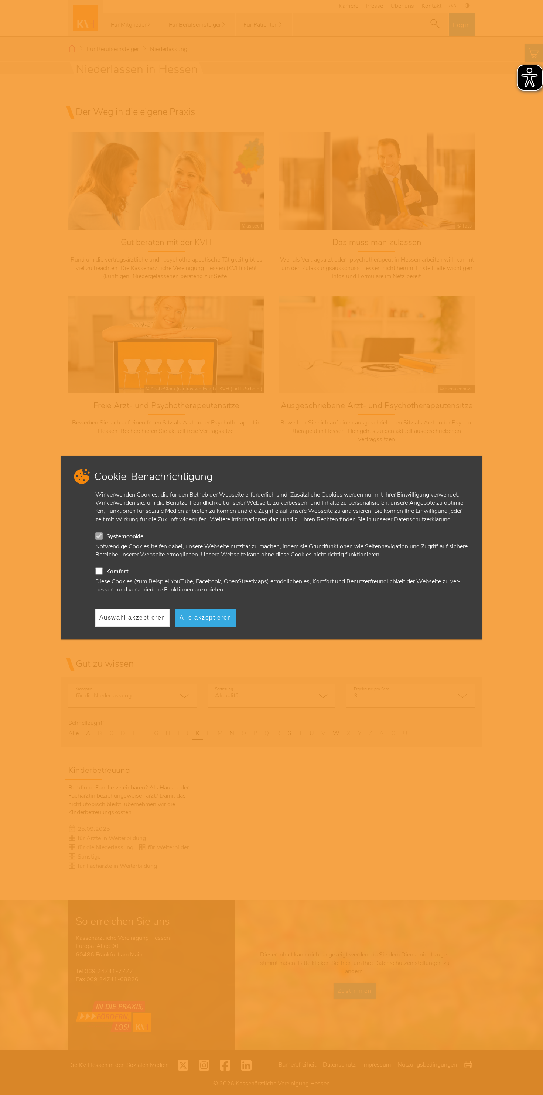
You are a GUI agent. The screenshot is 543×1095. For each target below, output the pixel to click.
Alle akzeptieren (206, 617)
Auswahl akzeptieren (132, 617)
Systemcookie (124, 536)
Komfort (117, 571)
